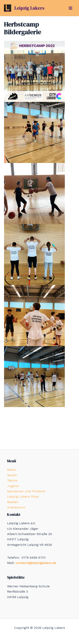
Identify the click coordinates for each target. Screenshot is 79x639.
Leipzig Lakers (29, 8)
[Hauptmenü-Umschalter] (70, 8)
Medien (12, 502)
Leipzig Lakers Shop (23, 496)
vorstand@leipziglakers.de (35, 563)
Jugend (13, 486)
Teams (12, 480)
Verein (12, 475)
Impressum (16, 507)
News (11, 470)
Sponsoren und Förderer (26, 491)
